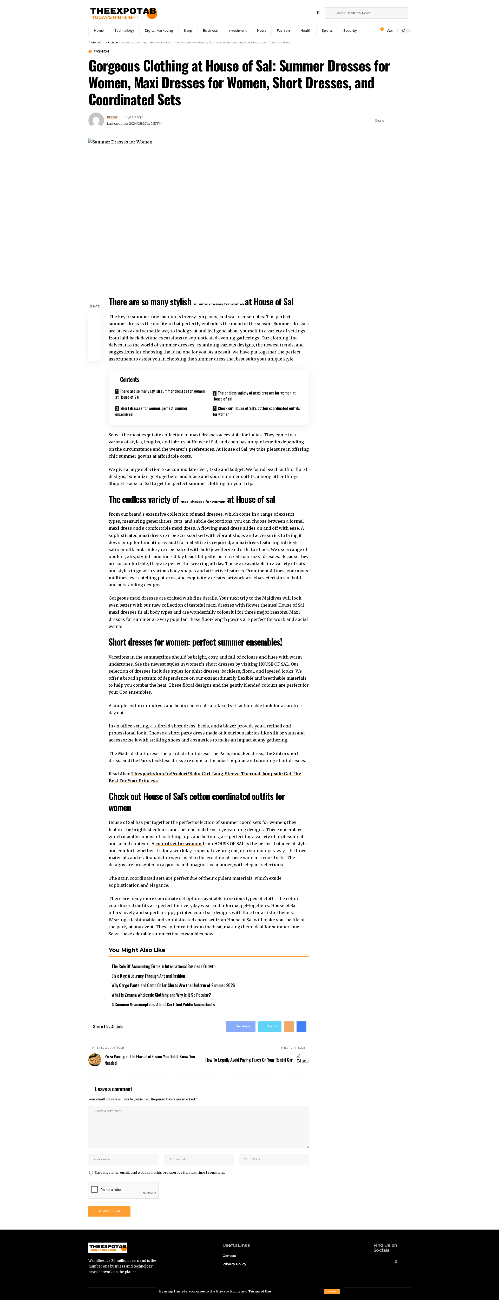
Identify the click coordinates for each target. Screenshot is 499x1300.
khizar (112, 117)
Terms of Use (259, 1291)
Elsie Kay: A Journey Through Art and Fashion (148, 976)
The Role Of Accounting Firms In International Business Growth (163, 966)
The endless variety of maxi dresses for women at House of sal (254, 396)
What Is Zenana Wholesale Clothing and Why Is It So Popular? (161, 995)
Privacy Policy (228, 1291)
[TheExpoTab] (123, 13)
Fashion (101, 51)
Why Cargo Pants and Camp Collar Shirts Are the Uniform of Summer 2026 (173, 985)
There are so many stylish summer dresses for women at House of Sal (160, 394)
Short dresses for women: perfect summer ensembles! (151, 411)
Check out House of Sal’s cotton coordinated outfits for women (256, 411)
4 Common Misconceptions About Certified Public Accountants (163, 1004)
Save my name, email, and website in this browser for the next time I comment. (160, 1172)
